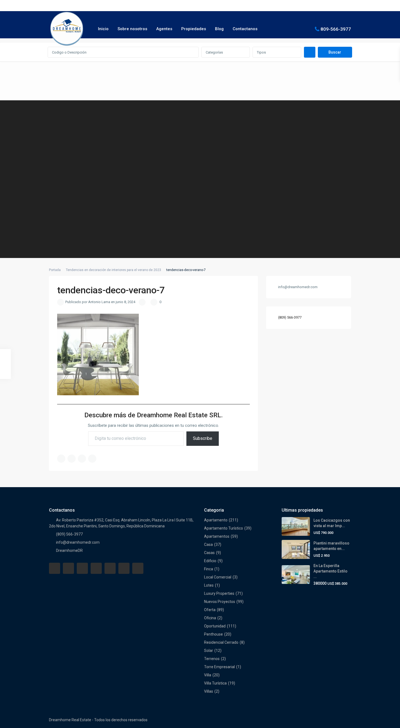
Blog (219, 28)
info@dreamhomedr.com (78, 542)
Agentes (164, 28)
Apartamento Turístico (223, 528)
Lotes (209, 585)
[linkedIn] (96, 568)
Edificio (210, 561)
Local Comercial (217, 577)
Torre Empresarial (219, 667)
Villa (207, 675)
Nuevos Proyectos (219, 601)
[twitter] (82, 568)
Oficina (210, 618)
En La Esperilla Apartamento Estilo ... (330, 571)
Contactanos (245, 28)
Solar (208, 650)
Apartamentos (216, 536)
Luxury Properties (219, 593)
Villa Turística (215, 683)
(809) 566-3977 (289, 318)
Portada (55, 270)
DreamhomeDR (69, 550)
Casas (209, 552)
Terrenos (212, 659)
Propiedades (193, 28)
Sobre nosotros (132, 28)
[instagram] (137, 568)
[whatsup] (68, 568)
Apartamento (215, 520)
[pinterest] (110, 568)
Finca (208, 569)
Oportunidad (215, 626)
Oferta (210, 610)
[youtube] (124, 568)
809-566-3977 (336, 29)
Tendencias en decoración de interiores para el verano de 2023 (113, 270)
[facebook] (54, 568)
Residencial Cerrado (221, 642)
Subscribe (202, 438)
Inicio (103, 28)
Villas (208, 691)
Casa (208, 544)
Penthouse (213, 634)
